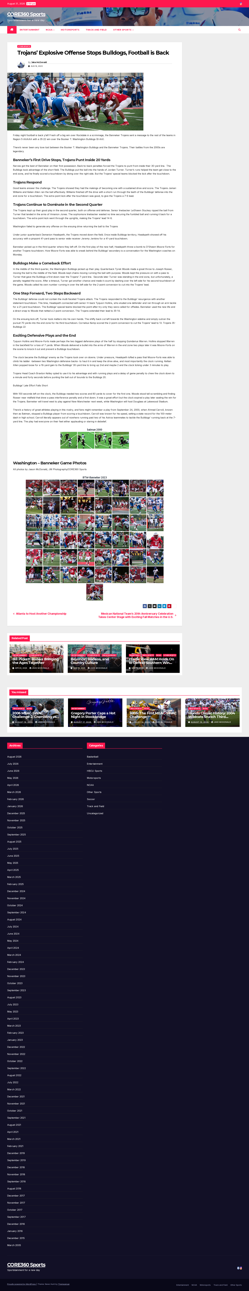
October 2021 (14, 1110)
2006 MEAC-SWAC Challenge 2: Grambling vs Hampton (34, 716)
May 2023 (12, 1011)
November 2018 (16, 1174)
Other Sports (122, 29)
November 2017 (16, 1202)
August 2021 (14, 1124)
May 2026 (12, 777)
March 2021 (13, 1139)
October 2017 (14, 1209)
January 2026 (15, 806)
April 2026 (13, 785)
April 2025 (13, 870)
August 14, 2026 (141, 722)
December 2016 (16, 1224)
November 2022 (16, 1054)
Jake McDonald (39, 62)
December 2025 (16, 813)
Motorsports (70, 29)
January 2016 (15, 1231)
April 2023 (13, 1018)
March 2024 (14, 954)
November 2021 (16, 1103)
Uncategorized (109, 655)
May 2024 (13, 940)
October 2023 (14, 983)
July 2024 (13, 926)
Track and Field (96, 29)
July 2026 (12, 763)
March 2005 (14, 1245)
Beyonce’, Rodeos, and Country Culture (90, 661)
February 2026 (15, 799)
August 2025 (14, 841)
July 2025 (12, 848)
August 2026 (14, 756)
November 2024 (16, 898)
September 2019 (16, 1160)
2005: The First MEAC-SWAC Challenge (153, 715)
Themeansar (63, 1284)
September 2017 (16, 1216)
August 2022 (14, 1075)
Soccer (91, 799)
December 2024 (16, 891)
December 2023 (16, 969)
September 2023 (16, 990)
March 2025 (14, 877)
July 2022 (12, 1082)
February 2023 (15, 1032)
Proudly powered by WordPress (21, 1284)
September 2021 (16, 1117)
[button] (239, 29)
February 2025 (15, 884)
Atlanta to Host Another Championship (41, 613)
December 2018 (16, 1167)
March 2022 (14, 1089)
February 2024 (15, 962)
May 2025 (12, 862)
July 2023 (12, 1004)
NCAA (49, 29)
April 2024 (13, 947)
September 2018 (16, 1181)
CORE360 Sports (26, 14)
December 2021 (16, 1096)
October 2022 (14, 1061)
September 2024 (16, 912)
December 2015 (16, 1238)
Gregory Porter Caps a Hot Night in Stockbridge (93, 715)
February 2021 (15, 1146)
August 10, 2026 (200, 722)
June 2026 (13, 770)
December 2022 (16, 1047)
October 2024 (15, 905)
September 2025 (16, 834)
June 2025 (13, 855)
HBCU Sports (148, 655)
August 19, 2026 (24, 722)
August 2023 (14, 997)
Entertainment (30, 29)
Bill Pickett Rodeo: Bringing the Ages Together (35, 661)
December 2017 (16, 1195)
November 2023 (16, 976)
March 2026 (14, 792)
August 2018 (14, 1188)
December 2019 (16, 1153)
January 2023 (15, 1039)
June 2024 (13, 933)
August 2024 (14, 919)
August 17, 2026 (83, 722)
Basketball (135, 655)
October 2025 (14, 827)
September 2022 (16, 1068)
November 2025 (16, 820)
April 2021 (12, 1131)
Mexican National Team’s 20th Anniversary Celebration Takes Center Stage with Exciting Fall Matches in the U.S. (135, 615)
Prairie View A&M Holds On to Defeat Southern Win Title (151, 662)
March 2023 (14, 1025)
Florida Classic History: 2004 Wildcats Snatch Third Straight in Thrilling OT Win (211, 716)
